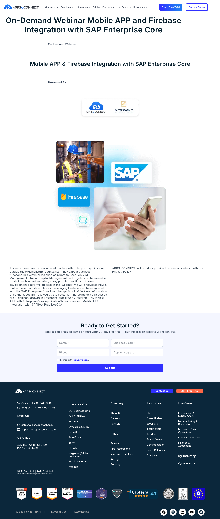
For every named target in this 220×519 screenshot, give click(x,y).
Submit (110, 367)
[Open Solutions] (73, 7)
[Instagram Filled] (201, 512)
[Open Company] (58, 7)
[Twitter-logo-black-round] (173, 512)
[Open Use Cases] (130, 7)
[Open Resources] (147, 7)
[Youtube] (191, 512)
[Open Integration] (90, 7)
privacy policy (81, 360)
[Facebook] (163, 512)
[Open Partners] (113, 7)
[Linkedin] (182, 512)
